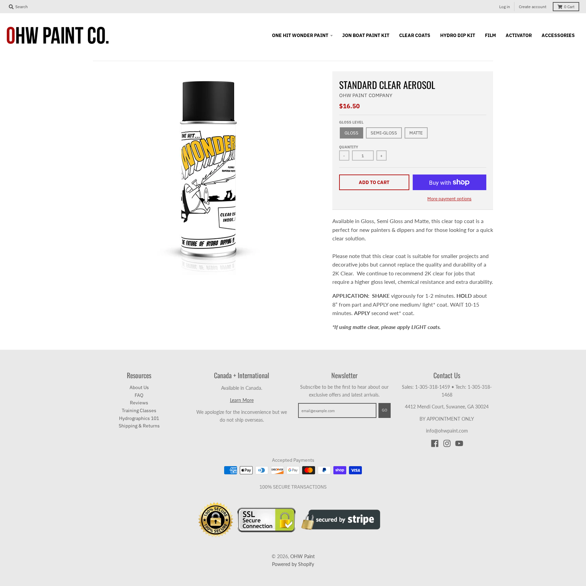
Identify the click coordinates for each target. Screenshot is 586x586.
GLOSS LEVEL (351, 122)
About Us (139, 387)
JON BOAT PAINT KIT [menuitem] (365, 35)
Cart (569, 6)
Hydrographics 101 (139, 418)
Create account (532, 6)
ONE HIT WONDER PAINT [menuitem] (300, 35)
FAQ (139, 395)
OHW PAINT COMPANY (365, 95)
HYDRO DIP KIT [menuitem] (457, 35)
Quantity (348, 147)
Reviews (139, 403)
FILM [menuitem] (490, 35)
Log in (504, 6)
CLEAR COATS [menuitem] (414, 35)
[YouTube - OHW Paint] (459, 443)
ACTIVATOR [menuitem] (519, 35)
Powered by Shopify (293, 564)
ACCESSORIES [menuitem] (558, 35)
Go (384, 410)
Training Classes (139, 410)
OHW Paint (302, 556)
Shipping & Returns (139, 426)
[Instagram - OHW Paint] (447, 443)
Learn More (242, 400)
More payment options (449, 199)
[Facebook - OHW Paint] (435, 443)
